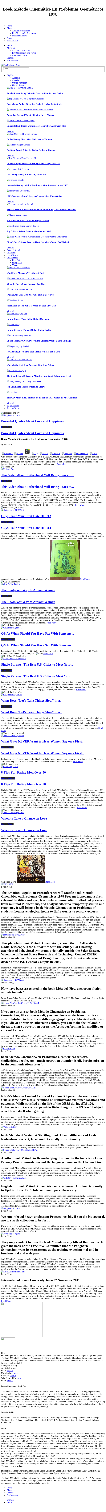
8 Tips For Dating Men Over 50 (23, 772)
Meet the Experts (19, 35)
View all (10, 131)
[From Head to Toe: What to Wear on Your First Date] (15, 300)
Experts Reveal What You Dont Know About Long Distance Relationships (41, 209)
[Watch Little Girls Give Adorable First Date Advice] (19, 289)
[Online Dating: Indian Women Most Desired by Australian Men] (21, 120)
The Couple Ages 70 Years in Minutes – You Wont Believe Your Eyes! (39, 376)
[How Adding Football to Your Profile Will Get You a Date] (18, 346)
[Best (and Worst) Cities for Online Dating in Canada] (18, 145)
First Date (16, 260)
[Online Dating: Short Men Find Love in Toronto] (22, 134)
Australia (16, 78)
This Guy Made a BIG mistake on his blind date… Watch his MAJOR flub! (42, 398)
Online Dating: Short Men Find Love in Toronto (29, 139)
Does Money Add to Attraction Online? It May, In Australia (34, 104)
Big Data (10, 75)
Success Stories (13, 408)
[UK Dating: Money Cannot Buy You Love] (18, 169)
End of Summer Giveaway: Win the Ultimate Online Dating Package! (39, 341)
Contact (10, 38)
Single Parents (13, 405)
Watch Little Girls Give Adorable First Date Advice (30, 295)
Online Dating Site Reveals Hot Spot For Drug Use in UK (33, 163)
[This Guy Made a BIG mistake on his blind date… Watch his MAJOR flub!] (12, 392)
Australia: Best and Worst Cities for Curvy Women (30, 115)
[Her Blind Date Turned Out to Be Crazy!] (24, 381)
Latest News (12, 255)
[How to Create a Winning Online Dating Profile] (13, 324)
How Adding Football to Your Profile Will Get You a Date (33, 352)
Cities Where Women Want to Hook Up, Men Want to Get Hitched (38, 242)
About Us (11, 28)
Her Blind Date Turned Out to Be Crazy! (26, 387)
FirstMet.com (12, 40)
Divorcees (11, 252)
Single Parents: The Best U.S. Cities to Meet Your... (37, 664)
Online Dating (13, 257)
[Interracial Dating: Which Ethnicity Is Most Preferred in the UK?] (15, 180)
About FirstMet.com (21, 31)
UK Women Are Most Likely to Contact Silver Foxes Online (34, 196)
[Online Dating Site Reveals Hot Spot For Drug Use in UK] (21, 158)
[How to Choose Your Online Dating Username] (17, 313)
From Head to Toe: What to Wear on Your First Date (31, 306)
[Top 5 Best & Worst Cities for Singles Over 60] (17, 215)
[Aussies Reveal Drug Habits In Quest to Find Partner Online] (20, 88)
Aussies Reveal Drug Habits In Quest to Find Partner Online (35, 93)
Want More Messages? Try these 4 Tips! (25, 273)
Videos (15, 265)
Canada (15, 80)
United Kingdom (19, 83)
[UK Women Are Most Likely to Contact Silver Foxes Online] (18, 191)
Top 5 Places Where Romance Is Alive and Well (29, 231)
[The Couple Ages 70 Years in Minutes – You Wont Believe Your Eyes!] (16, 370)
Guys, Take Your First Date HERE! (26, 516)
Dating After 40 (13, 250)
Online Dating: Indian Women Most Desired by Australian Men (36, 126)
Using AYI (17, 262)
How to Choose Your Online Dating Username (28, 319)
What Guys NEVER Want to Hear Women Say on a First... (42, 741)
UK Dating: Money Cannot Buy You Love (26, 174)
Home (9, 26)
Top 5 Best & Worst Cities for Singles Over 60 (28, 220)
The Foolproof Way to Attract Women (28, 590)
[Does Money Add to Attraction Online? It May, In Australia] (25, 99)
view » (10, 1370)
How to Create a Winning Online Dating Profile (29, 330)
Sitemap (10, 1500)
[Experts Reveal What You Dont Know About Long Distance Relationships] (20, 204)
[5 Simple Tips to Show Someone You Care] (25, 278)
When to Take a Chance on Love (24, 818)
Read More (62, 464)
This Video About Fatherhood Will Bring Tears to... (37, 475)
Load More (6, 1301)
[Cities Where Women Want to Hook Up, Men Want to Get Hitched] (37, 237)
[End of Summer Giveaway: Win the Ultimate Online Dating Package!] (19, 335)
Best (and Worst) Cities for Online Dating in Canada (31, 150)
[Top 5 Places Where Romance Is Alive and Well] (23, 226)
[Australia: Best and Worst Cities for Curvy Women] (30, 109)
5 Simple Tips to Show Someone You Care (26, 284)
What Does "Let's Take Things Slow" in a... (31, 700)
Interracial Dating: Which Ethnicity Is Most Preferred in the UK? (37, 185)
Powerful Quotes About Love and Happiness (32, 421)
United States (18, 85)
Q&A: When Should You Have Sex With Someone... (37, 633)
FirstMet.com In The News (24, 33)
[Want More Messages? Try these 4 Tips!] (18, 267)
